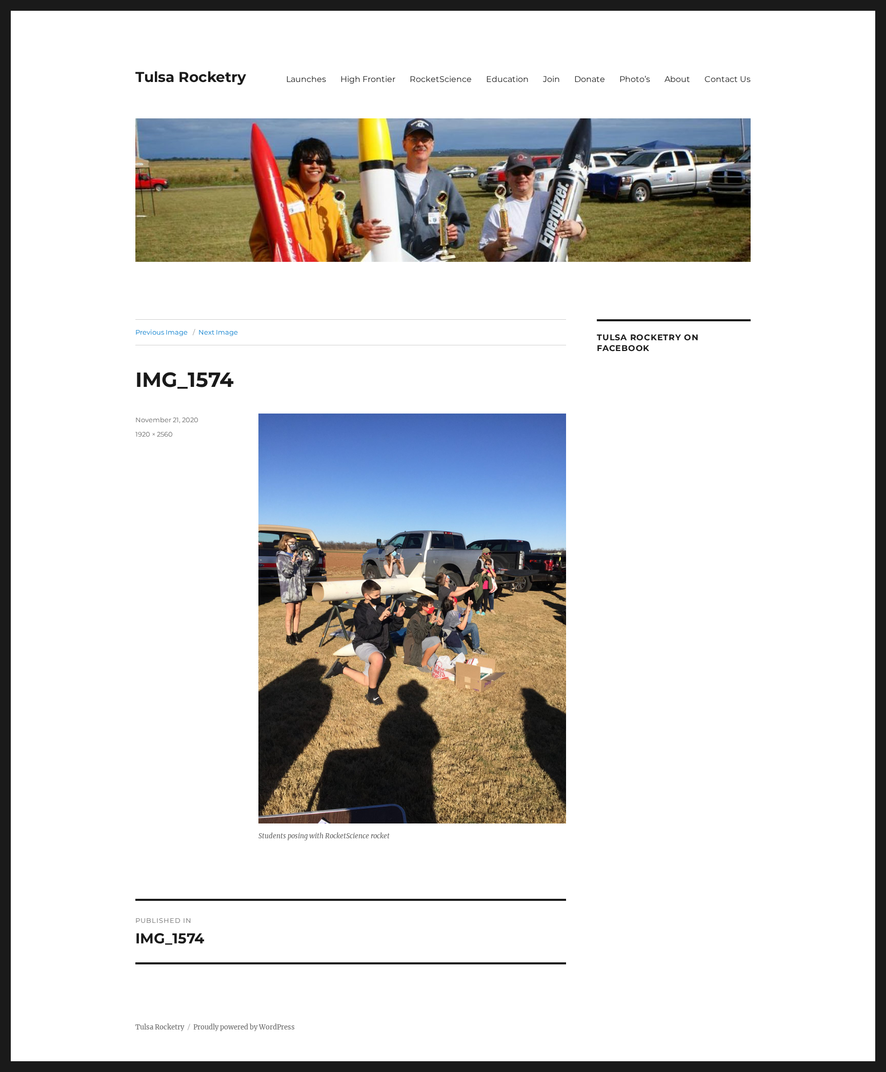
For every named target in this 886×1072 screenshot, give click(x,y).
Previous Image (161, 332)
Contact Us (727, 79)
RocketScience (441, 79)
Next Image (218, 332)
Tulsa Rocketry (190, 77)
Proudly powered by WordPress (244, 1027)
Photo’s (634, 79)
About (677, 79)
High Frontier (367, 79)
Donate (589, 79)
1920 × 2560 (154, 434)
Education (507, 79)
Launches (306, 79)
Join (551, 79)
